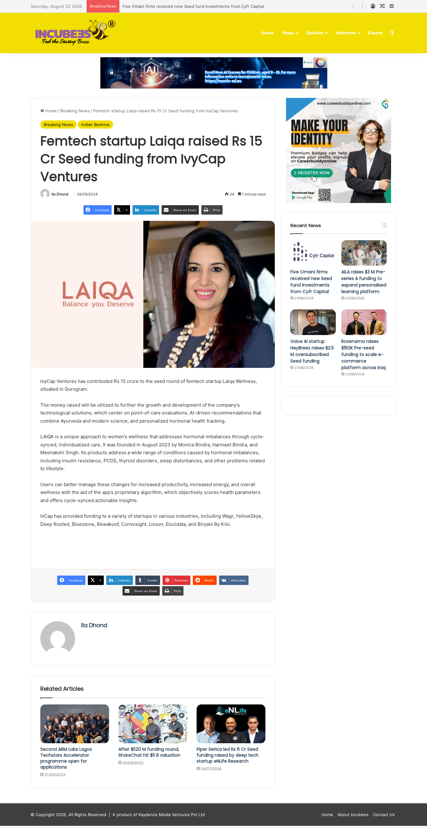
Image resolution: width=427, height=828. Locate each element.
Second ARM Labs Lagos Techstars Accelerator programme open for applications (66, 758)
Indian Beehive (95, 124)
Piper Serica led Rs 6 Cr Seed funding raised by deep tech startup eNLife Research (228, 755)
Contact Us (384, 814)
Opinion (315, 32)
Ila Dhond (60, 194)
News (288, 32)
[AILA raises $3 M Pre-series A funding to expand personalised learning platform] (364, 253)
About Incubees (353, 814)
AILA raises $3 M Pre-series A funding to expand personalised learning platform (363, 282)
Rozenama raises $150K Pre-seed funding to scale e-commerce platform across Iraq (363, 354)
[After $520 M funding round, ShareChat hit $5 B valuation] (152, 723)
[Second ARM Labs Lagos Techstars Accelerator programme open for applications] (74, 723)
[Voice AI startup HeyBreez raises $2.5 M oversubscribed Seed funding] (313, 322)
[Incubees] (74, 33)
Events (375, 32)
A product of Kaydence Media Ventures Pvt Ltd (159, 814)
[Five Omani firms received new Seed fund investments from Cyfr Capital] (313, 253)
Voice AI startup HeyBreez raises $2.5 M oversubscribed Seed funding (312, 351)
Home (267, 32)
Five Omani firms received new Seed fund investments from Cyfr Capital (193, 6)
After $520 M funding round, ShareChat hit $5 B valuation (149, 752)
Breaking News (75, 110)
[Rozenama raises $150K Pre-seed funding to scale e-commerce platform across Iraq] (364, 322)
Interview (346, 32)
